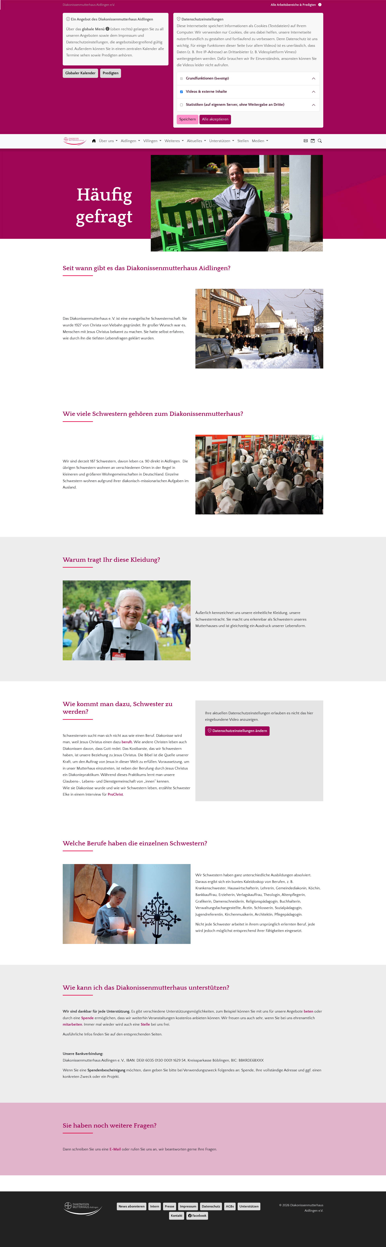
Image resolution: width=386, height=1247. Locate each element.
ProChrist (115, 794)
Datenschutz (211, 1206)
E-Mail (115, 1149)
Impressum (188, 1206)
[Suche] (319, 141)
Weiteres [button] (173, 141)
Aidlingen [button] (129, 141)
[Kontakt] (305, 141)
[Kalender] (312, 141)
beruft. (128, 742)
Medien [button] (258, 141)
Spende (87, 1018)
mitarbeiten (72, 1024)
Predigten (110, 73)
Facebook (199, 1215)
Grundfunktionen (207, 78)
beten (308, 1011)
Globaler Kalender (80, 73)
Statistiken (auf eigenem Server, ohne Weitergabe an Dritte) (235, 105)
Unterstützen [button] (220, 141)
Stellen (243, 141)
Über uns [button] (107, 141)
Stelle (145, 1024)
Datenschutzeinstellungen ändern (239, 731)
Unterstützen (249, 1206)
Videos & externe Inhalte (206, 92)
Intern (154, 1206)
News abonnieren (132, 1206)
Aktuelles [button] (195, 141)
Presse (169, 1206)
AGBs (230, 1206)
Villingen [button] (150, 141)
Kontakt (176, 1215)
